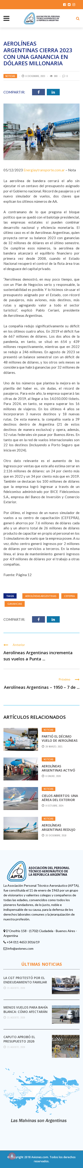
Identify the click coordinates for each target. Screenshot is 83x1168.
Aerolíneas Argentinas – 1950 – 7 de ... (42, 687)
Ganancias (14, 603)
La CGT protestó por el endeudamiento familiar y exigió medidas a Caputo (25, 984)
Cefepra (69, 595)
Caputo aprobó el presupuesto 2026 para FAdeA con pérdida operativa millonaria (24, 1043)
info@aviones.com (20, 948)
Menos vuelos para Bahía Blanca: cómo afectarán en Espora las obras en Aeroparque (25, 1013)
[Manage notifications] (12, 1156)
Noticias (10, 76)
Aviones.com (39, 1157)
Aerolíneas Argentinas (40, 595)
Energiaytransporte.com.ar (44, 170)
